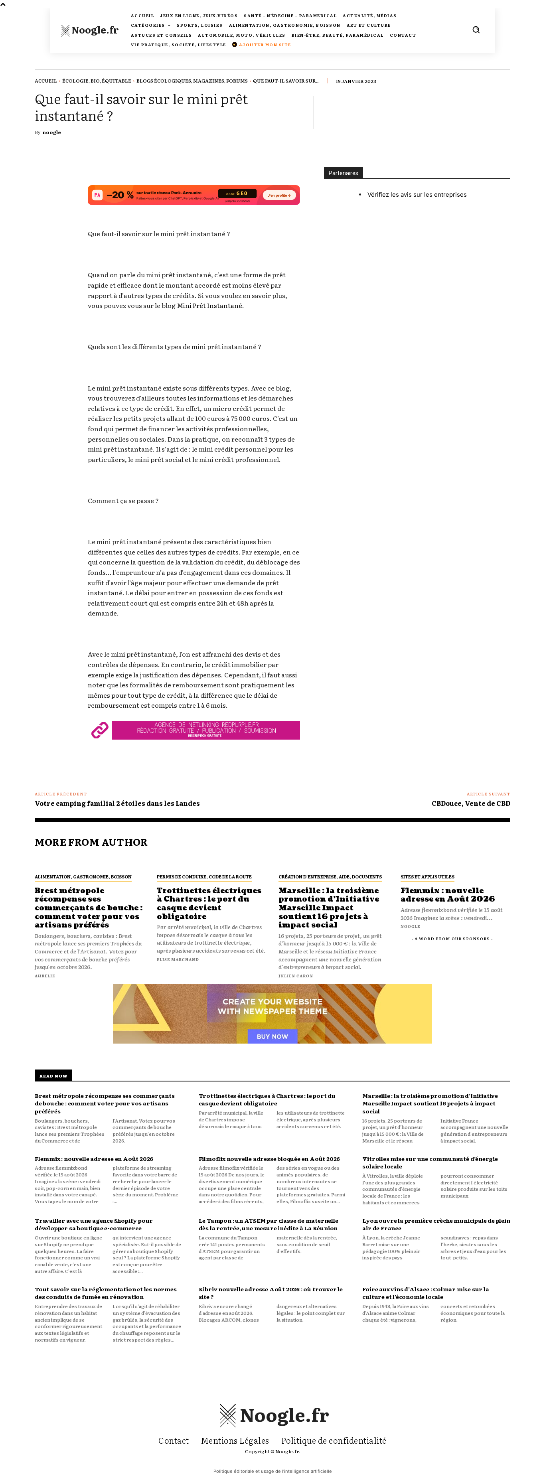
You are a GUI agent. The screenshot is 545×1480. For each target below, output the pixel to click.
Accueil (46, 80)
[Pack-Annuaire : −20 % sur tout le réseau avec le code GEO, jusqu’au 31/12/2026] (194, 199)
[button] (476, 29)
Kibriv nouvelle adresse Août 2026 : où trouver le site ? (271, 1293)
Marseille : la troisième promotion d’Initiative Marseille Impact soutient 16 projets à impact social (430, 1103)
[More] (502, 112)
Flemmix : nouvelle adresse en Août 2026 (94, 1158)
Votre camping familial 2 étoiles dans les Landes (117, 803)
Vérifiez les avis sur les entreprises (417, 194)
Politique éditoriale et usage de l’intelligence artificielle (272, 1471)
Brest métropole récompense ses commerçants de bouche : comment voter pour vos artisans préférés (105, 1103)
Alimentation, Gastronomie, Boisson (83, 876)
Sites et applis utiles (427, 876)
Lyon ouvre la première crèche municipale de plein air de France (436, 1224)
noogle (52, 132)
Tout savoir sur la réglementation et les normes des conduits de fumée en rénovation (106, 1293)
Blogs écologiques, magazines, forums (192, 80)
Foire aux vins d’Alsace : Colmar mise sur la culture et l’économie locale (425, 1293)
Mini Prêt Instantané (209, 305)
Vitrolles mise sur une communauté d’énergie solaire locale (430, 1162)
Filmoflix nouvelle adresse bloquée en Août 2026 (269, 1158)
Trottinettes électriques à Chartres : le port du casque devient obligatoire (267, 1099)
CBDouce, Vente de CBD (471, 803)
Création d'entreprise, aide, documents (330, 876)
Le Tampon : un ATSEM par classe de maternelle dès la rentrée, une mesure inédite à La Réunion (268, 1224)
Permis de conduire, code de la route (204, 876)
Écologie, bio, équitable (96, 80)
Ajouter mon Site (262, 44)
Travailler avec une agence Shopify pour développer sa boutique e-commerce (94, 1224)
